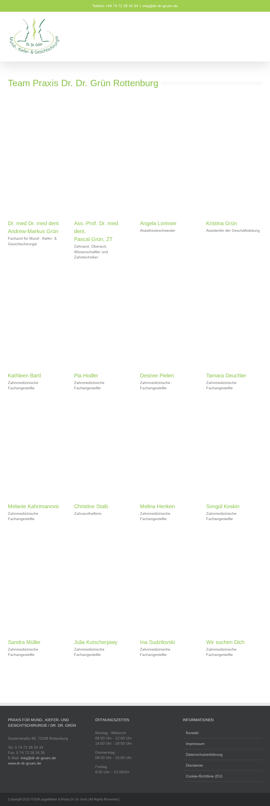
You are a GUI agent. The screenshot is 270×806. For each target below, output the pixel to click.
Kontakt (192, 733)
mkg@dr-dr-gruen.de (160, 6)
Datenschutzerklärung (204, 754)
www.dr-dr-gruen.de (24, 763)
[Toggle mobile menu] (260, 20)
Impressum (195, 744)
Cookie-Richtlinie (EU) (204, 776)
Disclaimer (194, 765)
